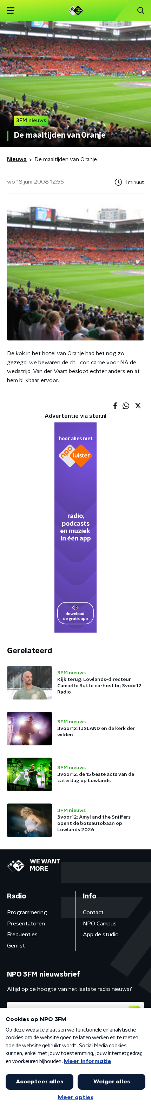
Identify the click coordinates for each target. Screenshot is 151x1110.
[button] (10, 10)
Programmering (27, 912)
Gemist (16, 946)
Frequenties (22, 934)
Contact (93, 912)
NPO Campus (100, 923)
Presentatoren (26, 923)
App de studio (101, 934)
